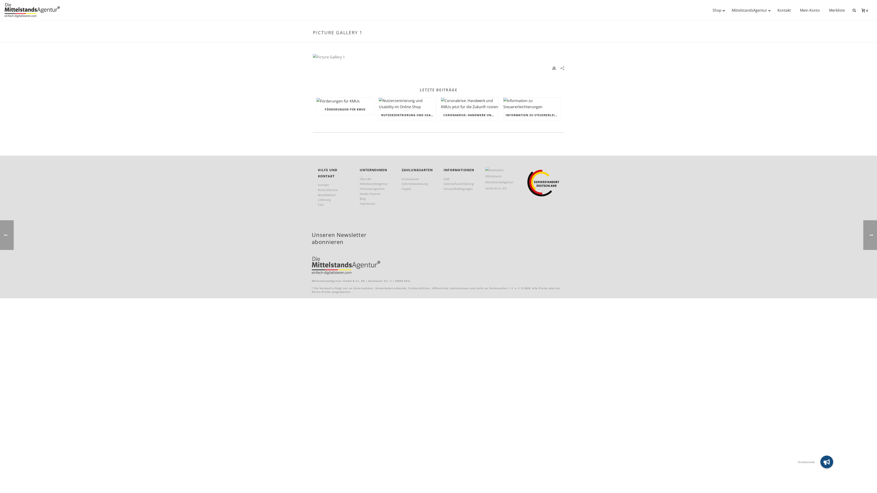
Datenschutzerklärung (459, 184)
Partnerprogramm (372, 189)
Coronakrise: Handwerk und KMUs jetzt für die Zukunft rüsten (470, 115)
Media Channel (370, 194)
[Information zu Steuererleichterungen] (532, 104)
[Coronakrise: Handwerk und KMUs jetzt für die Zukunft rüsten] (469, 104)
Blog (363, 199)
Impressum (367, 204)
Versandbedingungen (458, 189)
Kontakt (323, 185)
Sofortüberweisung (415, 184)
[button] (826, 462)
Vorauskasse (410, 179)
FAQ (321, 205)
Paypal (406, 189)
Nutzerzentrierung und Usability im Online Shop (408, 115)
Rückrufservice (328, 190)
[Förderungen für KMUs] (345, 101)
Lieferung (324, 200)
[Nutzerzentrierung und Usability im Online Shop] (407, 104)
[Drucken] (554, 68)
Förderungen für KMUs (345, 109)
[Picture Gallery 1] (438, 57)
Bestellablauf (326, 195)
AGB (446, 179)
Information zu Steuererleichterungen (533, 115)
